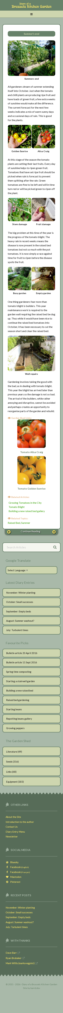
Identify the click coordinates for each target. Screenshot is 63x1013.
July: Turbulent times (17, 630)
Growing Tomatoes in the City (25, 502)
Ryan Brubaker (13, 958)
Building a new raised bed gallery (27, 511)
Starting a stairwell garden (20, 681)
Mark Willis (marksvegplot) (20, 963)
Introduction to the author (20, 821)
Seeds (9, 761)
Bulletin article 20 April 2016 (21, 653)
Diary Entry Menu (15, 831)
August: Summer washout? (20, 620)
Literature (11, 751)
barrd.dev (35, 988)
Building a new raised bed (19, 690)
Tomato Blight (17, 506)
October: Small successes (19, 601)
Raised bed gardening (17, 700)
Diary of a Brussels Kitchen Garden (31, 7)
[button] (31, 14)
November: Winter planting (20, 592)
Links (9, 771)
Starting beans (14, 709)
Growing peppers (15, 728)
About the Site (13, 816)
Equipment (11, 781)
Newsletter (12, 836)
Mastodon (15, 876)
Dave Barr (11, 952)
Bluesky (14, 862)
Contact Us (12, 826)
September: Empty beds (18, 611)
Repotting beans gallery (19, 718)
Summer (25, 522)
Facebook (19, 867)
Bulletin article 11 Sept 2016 (21, 662)
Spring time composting (18, 671)
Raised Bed (14, 522)
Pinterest (14, 881)
